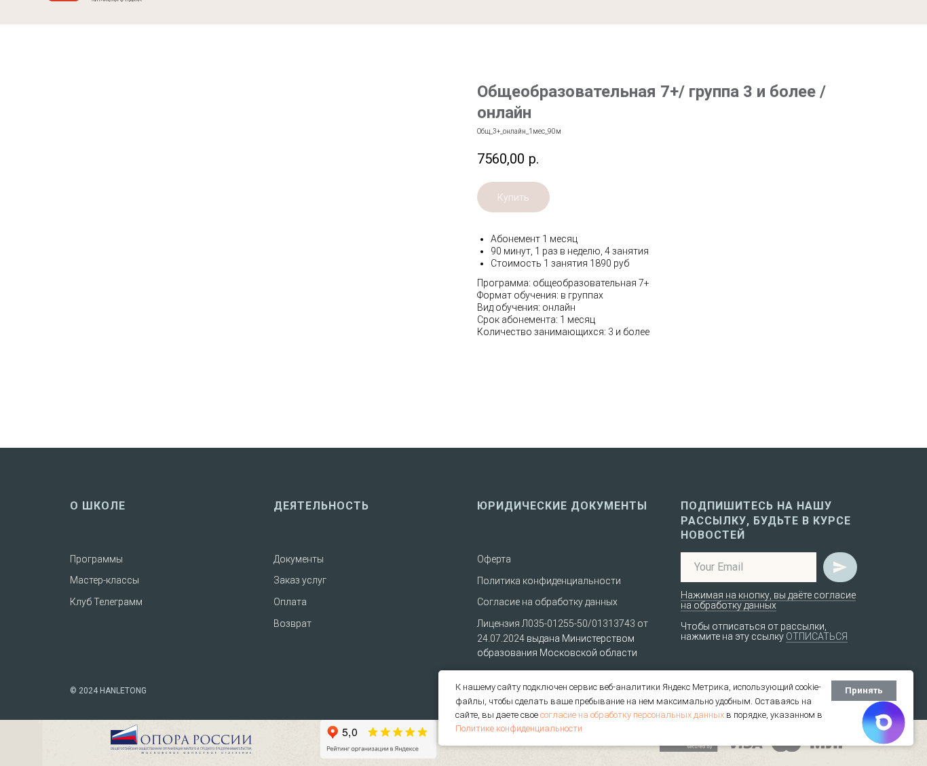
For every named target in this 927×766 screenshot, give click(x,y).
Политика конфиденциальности (549, 580)
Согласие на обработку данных (547, 601)
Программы (96, 559)
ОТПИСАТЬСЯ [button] (817, 636)
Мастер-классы (104, 580)
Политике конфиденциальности (518, 728)
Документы (298, 559)
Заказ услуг (299, 580)
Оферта (494, 559)
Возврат (292, 623)
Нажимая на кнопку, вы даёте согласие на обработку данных (768, 600)
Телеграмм (118, 601)
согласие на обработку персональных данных (632, 715)
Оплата (290, 601)
